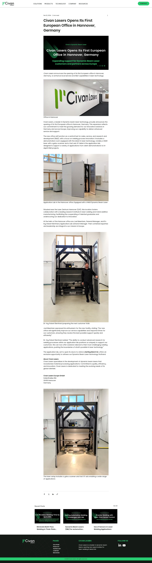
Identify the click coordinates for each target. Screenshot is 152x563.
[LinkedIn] (119, 545)
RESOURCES (56, 553)
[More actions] (107, 15)
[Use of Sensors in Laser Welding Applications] (104, 516)
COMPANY (56, 551)
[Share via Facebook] (44, 494)
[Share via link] (57, 494)
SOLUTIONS (56, 545)
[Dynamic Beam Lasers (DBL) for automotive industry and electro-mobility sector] (76, 516)
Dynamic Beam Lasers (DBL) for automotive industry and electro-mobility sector (74, 528)
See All (115, 506)
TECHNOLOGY (57, 549)
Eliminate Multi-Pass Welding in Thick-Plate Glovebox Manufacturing (47, 528)
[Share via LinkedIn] (53, 494)
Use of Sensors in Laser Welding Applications (103, 528)
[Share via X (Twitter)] (48, 494)
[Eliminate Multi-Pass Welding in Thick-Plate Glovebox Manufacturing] (47, 516)
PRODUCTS (56, 547)
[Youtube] (124, 545)
